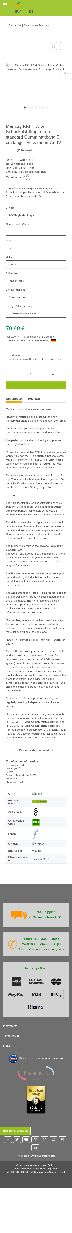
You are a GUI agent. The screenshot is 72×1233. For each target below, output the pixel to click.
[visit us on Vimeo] (35, 1139)
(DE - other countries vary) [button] (48, 359)
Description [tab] (14, 398)
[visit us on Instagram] (53, 1139)
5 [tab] (40, 107)
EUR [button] (18, 11)
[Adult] (36, 812)
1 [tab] (25, 107)
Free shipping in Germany (39, 336)
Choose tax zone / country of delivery (28, 340)
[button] (70, 4)
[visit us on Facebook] (8, 1139)
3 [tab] (32, 107)
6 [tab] (43, 107)
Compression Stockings (33, 171)
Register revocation (15, 1130)
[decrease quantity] (10, 374)
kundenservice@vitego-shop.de (50, 1172)
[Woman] (38, 844)
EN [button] (31, 11)
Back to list (15, 25)
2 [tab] (29, 107)
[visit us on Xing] (62, 1139)
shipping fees (48, 1156)
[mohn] (37, 794)
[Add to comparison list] (49, 46)
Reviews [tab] (34, 398)
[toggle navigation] (5, 3)
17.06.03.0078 (39, 801)
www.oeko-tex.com (31, 612)
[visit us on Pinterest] (44, 1139)
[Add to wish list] (58, 46)
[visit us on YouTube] (26, 1139)
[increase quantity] (62, 374)
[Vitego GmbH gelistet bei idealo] (13, 1058)
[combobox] (36, 215)
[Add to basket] (9, 37)
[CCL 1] (36, 822)
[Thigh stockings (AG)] (36, 834)
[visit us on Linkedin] (35, 1147)
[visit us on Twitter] (17, 1139)
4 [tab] (36, 107)
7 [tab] (47, 107)
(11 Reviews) (24, 150)
